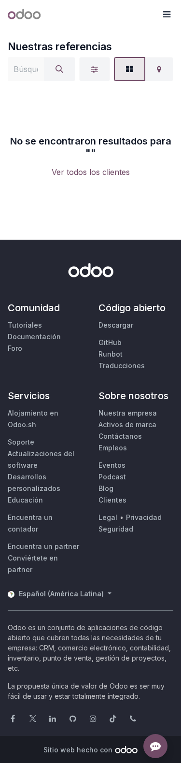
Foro (15, 348)
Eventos (111, 465)
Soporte (21, 442)
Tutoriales (25, 325)
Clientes (112, 500)
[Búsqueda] (59, 69)
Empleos (112, 448)
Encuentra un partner (43, 546)
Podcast (112, 477)
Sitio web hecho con (77, 750)
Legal (107, 517)
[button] (166, 14)
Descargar (115, 325)
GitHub (110, 342)
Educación (25, 500)
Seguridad (115, 529)
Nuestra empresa (127, 413)
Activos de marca (127, 424)
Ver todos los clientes (91, 172)
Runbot (110, 354)
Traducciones (121, 365)
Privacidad (144, 517)
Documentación (34, 336)
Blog (105, 488)
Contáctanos (120, 436)
